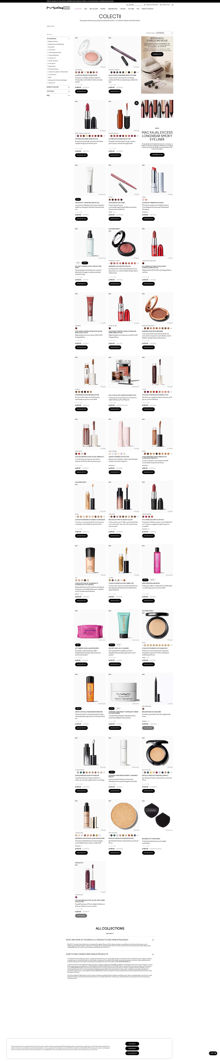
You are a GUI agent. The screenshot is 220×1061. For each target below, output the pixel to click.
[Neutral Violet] (113, 580)
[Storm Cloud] (117, 72)
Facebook (106, 966)
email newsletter (76, 967)
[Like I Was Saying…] (92, 136)
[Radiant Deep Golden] (162, 328)
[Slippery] (165, 392)
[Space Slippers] (91, 835)
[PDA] (98, 136)
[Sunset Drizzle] (79, 72)
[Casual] (85, 454)
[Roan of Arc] (110, 328)
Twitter (100, 966)
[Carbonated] (154, 392)
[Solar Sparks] (118, 454)
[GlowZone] (91, 72)
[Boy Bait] (162, 392)
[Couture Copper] (129, 835)
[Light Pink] (121, 580)
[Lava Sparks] (110, 454)
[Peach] (118, 580)
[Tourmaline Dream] (84, 772)
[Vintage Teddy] (135, 72)
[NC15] (145, 645)
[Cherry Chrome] (85, 835)
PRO (138, 8)
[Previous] (109, 72)
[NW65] (157, 454)
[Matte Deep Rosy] (157, 328)
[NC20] (78, 517)
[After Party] (157, 772)
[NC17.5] (154, 454)
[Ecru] (132, 72)
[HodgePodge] (111, 517)
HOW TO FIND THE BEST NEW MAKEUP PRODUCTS (87, 954)
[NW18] (87, 517)
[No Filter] (126, 263)
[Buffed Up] (132, 517)
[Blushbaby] (117, 263)
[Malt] (159, 392)
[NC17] (151, 645)
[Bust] (145, 772)
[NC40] (151, 454)
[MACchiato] (115, 200)
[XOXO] (123, 136)
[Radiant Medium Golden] (168, 328)
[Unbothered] (149, 517)
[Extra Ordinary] (97, 835)
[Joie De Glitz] (123, 835)
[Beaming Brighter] (95, 772)
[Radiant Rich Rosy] (145, 328)
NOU (85, 8)
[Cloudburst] (88, 72)
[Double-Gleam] (79, 835)
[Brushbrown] (143, 709)
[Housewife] (90, 136)
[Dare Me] (152, 517)
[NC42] (165, 454)
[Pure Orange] (124, 580)
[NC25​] (159, 645)
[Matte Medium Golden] (154, 328)
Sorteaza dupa (150, 33)
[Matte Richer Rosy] (148, 328)
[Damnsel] (76, 328)
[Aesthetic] (76, 454)
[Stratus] (97, 72)
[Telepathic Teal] (81, 772)
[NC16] (148, 645)
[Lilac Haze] (99, 835)
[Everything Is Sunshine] (90, 772)
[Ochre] (110, 580)
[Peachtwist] (135, 263)
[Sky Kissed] (76, 72)
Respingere (132, 1048)
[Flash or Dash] (87, 772)
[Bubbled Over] (88, 835)
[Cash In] (168, 772)
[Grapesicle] (148, 392)
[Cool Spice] (110, 200)
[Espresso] (135, 517)
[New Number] (120, 72)
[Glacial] (82, 835)
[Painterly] (117, 517)
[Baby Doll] (146, 200)
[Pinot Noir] (114, 517)
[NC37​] (165, 645)
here (73, 947)
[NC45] (98, 517)
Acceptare (132, 1043)
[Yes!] (151, 392)
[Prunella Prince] (111, 72)
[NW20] (162, 454)
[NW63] (85, 580)
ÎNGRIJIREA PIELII (112, 8)
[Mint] (115, 580)
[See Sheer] (81, 136)
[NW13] (92, 517)
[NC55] (95, 517)
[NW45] (159, 454)
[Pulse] (145, 392)
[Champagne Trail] (92, 772)
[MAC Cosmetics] (58, 8)
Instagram (93, 966)
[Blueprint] (148, 772)
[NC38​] (168, 645)
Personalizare (132, 1053)
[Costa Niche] (114, 72)
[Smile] (143, 200)
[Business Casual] (95, 136)
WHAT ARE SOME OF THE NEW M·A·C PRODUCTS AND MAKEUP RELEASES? (97, 940)
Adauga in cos (81, 91)
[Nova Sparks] (113, 454)
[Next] (138, 72)
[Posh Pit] (111, 136)
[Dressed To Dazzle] (168, 392)
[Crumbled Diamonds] (98, 772)
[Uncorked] (123, 517)
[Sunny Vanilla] (87, 136)
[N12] (84, 517)
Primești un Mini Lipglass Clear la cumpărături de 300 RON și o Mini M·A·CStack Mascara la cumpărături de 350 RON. (80, 1)
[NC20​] (157, 645)
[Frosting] (82, 454)
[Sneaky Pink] (129, 136)
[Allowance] (151, 772)
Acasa (49, 26)
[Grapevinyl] (120, 136)
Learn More (109, 933)
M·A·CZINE (131, 8)
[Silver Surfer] (78, 772)
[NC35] (81, 517)
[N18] (90, 517)
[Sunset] (76, 392)
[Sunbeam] (85, 392)
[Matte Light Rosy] (159, 328)
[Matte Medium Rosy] (151, 328)
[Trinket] (126, 136)
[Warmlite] (88, 392)
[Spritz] (79, 454)
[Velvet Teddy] (120, 517)
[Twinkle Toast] (126, 72)
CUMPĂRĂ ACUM (157, 54)
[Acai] (113, 200)
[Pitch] (129, 72)
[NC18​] (154, 645)
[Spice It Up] (84, 136)
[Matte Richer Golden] (165, 328)
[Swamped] (123, 72)
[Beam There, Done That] (78, 136)
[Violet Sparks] (121, 454)
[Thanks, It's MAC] (111, 263)
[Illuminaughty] (162, 772)
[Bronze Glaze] (94, 835)
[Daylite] (82, 392)
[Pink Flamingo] (132, 263)
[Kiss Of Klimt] (154, 772)
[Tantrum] (157, 392)
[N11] (76, 580)
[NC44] (168, 454)
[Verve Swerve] (143, 517)
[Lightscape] (76, 835)
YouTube (116, 966)
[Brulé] (129, 517)
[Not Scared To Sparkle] (101, 772)
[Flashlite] (79, 392)
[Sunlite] (91, 392)
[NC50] (145, 454)
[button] (213, 1053)
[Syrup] (118, 200)
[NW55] (148, 454)
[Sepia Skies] (94, 72)
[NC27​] (162, 645)
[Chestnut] (121, 200)
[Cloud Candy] (82, 72)
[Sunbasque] (120, 263)
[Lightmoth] (76, 897)
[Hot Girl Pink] (146, 517)
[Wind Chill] (85, 72)
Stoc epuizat (148, 728)
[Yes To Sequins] (165, 772)
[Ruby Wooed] (123, 263)
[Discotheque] (159, 772)
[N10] (88, 580)
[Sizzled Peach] (114, 136)
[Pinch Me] (114, 263)
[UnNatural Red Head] (143, 263)
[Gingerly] (129, 263)
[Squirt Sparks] (124, 454)
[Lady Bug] (101, 136)
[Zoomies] (132, 136)
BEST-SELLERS (94, 8)
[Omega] (126, 517)
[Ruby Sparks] (115, 454)
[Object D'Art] (132, 835)
